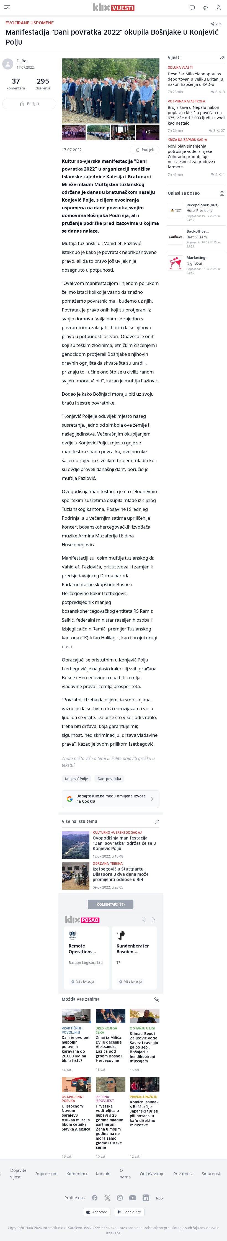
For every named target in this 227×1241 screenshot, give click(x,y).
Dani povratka (109, 778)
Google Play (132, 1212)
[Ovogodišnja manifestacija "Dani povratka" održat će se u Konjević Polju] (75, 845)
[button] (144, 919)
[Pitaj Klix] (192, 8)
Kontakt (103, 1173)
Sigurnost (211, 1173)
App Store (99, 1212)
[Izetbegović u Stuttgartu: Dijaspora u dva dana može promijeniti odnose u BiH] (75, 876)
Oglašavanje (152, 1173)
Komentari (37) (111, 904)
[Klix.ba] (114, 7)
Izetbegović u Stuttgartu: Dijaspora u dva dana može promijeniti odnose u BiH (121, 874)
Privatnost (183, 1173)
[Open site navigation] (7, 8)
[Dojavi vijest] (205, 8)
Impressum (46, 1173)
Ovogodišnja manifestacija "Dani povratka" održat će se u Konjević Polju (124, 843)
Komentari (76, 1173)
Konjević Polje (76, 778)
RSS (159, 1198)
